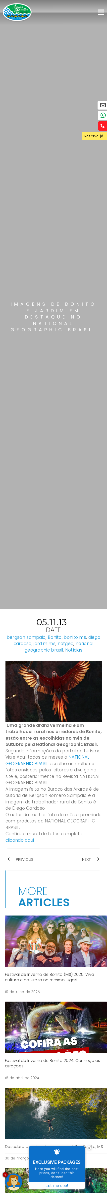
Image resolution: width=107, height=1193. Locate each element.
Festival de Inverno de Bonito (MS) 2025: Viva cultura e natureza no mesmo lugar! (49, 977)
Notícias (73, 650)
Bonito (55, 637)
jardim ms (44, 644)
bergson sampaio (26, 637)
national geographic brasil (59, 647)
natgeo (66, 644)
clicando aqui (19, 840)
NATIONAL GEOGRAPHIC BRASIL (47, 760)
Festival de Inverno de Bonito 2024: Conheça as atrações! (52, 1063)
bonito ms (75, 637)
